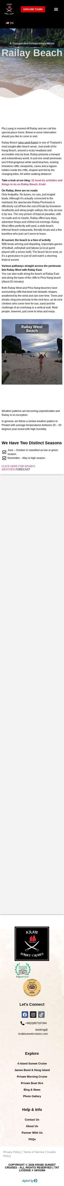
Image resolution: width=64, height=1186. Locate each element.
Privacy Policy (12, 1152)
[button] (56, 9)
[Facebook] (25, 1014)
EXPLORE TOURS (33, 9)
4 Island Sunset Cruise (32, 1063)
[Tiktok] (41, 1014)
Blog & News (32, 1089)
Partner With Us (32, 1132)
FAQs (32, 1139)
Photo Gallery (32, 1096)
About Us (32, 1126)
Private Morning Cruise (32, 1076)
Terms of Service (33, 1152)
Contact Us (32, 1119)
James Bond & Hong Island (32, 1070)
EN (11, 23)
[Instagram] (33, 1014)
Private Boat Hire (32, 1083)
